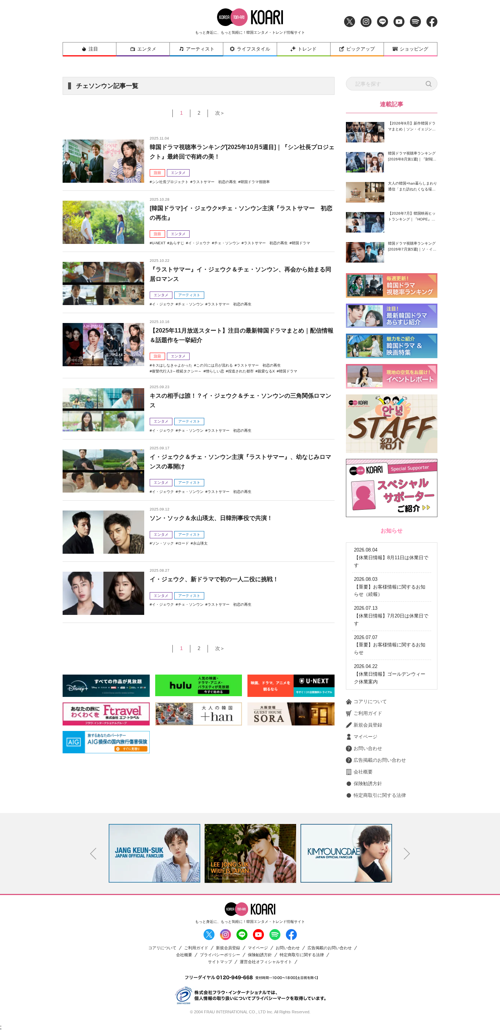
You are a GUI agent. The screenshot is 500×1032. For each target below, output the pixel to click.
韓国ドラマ (301, 243)
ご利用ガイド (368, 713)
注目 (93, 49)
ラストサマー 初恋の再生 (214, 182)
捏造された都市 (241, 371)
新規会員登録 (368, 725)
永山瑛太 (200, 543)
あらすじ (176, 243)
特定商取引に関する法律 (380, 795)
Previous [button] (93, 853)
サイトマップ (220, 962)
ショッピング (414, 49)
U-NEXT (158, 243)
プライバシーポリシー (220, 955)
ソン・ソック (163, 543)
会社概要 (363, 772)
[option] (155, 853)
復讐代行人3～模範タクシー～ (177, 371)
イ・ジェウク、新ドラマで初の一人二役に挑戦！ (214, 579)
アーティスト (200, 49)
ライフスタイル (253, 49)
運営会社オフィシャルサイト (266, 962)
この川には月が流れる (214, 365)
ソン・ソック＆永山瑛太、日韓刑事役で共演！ (211, 518)
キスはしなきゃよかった (172, 365)
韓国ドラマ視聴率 (255, 182)
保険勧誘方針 (368, 783)
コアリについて (370, 701)
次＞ (220, 113)
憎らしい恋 (215, 371)
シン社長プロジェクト (170, 182)
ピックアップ (360, 49)
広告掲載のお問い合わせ (380, 760)
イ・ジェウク (199, 243)
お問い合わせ (368, 748)
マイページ (365, 736)
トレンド (307, 49)
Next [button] (407, 853)
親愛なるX (266, 371)
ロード (183, 543)
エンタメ (146, 49)
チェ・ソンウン (227, 243)
